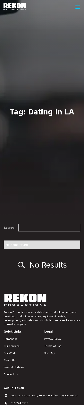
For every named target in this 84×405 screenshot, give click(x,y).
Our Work (10, 353)
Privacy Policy (52, 338)
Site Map (49, 353)
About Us (9, 360)
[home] (15, 6)
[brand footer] (25, 300)
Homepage (11, 338)
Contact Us (11, 374)
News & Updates (14, 367)
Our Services (12, 345)
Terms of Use (52, 345)
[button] (77, 7)
